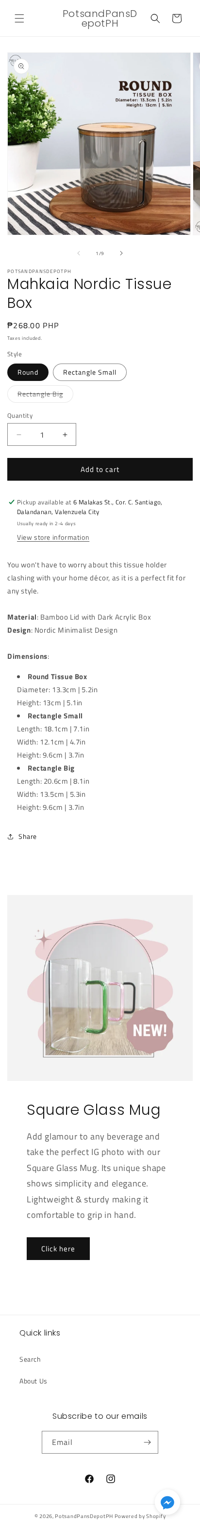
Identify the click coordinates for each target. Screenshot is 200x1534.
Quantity (20, 415)
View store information (53, 537)
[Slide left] (78, 253)
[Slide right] (121, 253)
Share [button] (27, 836)
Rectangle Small (90, 372)
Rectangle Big (45, 395)
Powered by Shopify (140, 1516)
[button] (19, 18)
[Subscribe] (147, 1442)
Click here (58, 1248)
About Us (33, 1381)
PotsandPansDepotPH (84, 1516)
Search (30, 1359)
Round (27, 372)
